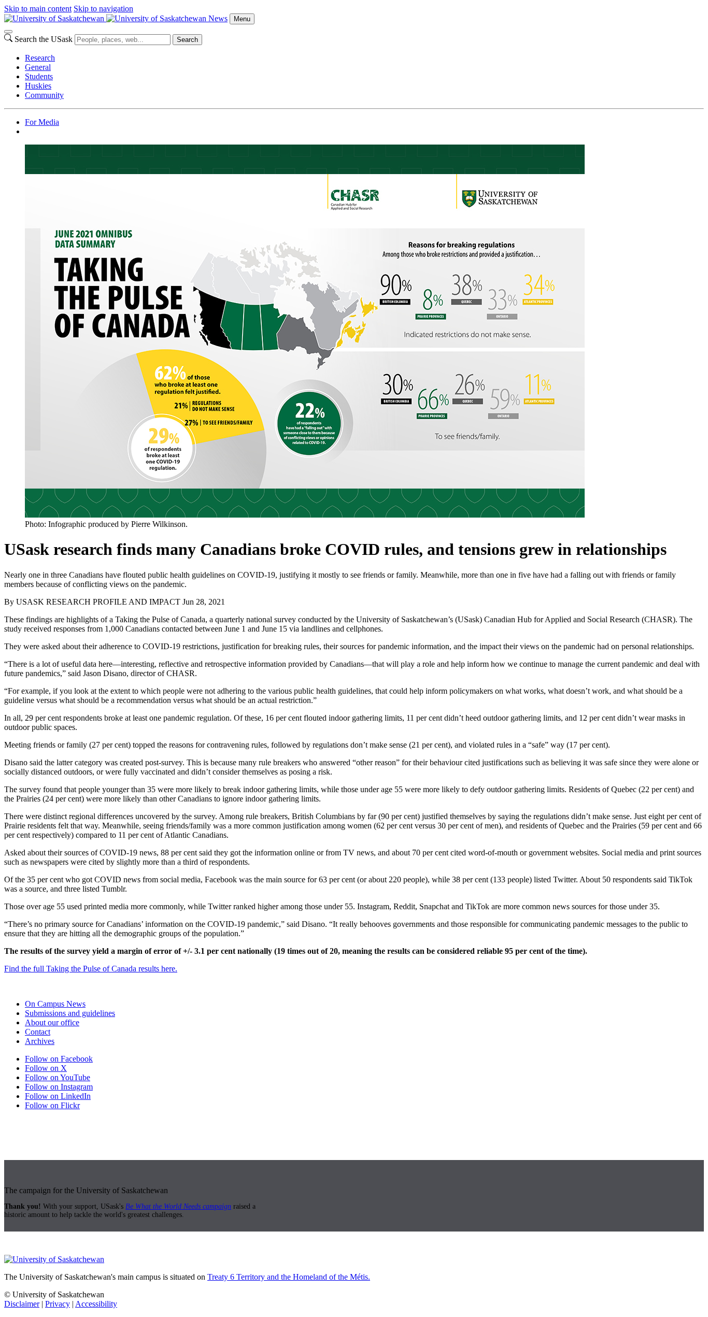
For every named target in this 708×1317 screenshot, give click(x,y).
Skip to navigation (103, 8)
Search (187, 40)
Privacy (57, 1303)
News (218, 18)
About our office (52, 1022)
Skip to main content (38, 8)
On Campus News (55, 1003)
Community (44, 95)
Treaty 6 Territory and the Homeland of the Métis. (288, 1276)
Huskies (38, 85)
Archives (39, 1041)
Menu (242, 19)
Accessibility (96, 1303)
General (38, 67)
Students (39, 76)
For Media (42, 122)
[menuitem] (364, 58)
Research (40, 57)
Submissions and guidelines (70, 1013)
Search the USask (44, 39)
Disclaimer (21, 1303)
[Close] (8, 31)
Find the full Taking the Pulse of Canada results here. (90, 968)
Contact (37, 1031)
